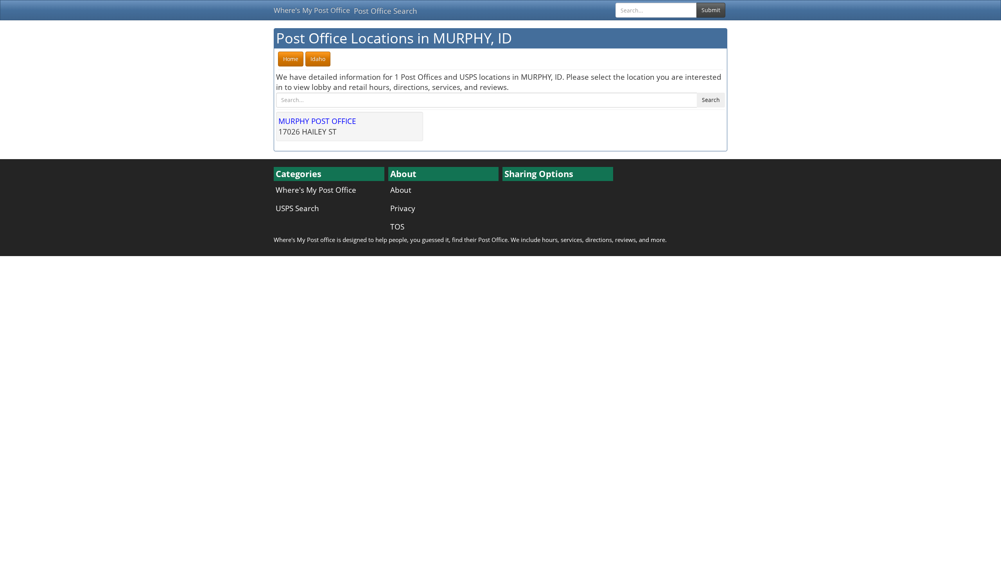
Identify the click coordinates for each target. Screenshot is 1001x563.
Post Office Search (385, 11)
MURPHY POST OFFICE (317, 121)
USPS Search (297, 208)
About (400, 190)
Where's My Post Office (312, 10)
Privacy (402, 208)
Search (711, 100)
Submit (710, 10)
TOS (397, 226)
